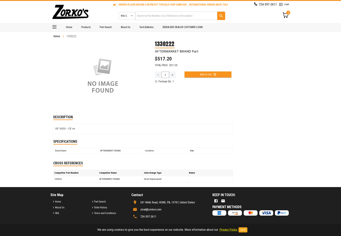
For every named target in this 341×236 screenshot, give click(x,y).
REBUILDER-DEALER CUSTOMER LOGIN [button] (183, 27)
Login (286, 4)
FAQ (57, 213)
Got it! (243, 230)
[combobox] (176, 16)
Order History (100, 207)
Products (86, 27)
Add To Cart (206, 74)
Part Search (106, 27)
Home (69, 27)
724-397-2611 (268, 4)
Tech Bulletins (146, 27)
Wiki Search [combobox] (126, 15)
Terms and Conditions (105, 213)
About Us (125, 27)
